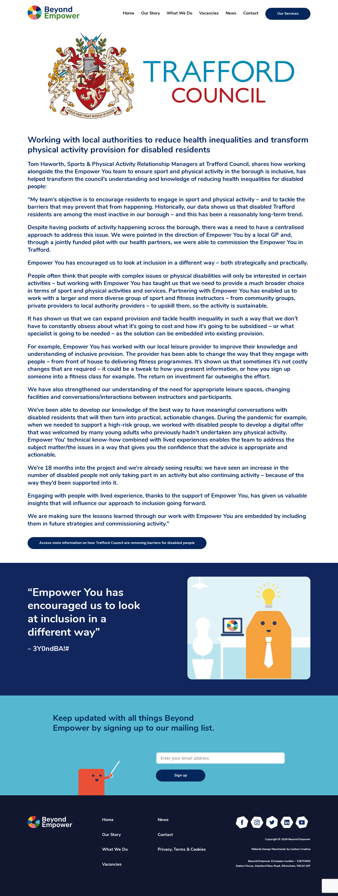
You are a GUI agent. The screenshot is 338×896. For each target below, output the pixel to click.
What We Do (179, 13)
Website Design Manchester (268, 849)
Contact (250, 13)
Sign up (180, 775)
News (231, 13)
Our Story (150, 13)
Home (128, 13)
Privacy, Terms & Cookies (182, 850)
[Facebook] (242, 822)
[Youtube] (301, 822)
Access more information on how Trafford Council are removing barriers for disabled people (117, 543)
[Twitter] (272, 822)
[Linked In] (287, 822)
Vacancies (209, 13)
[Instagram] (257, 822)
